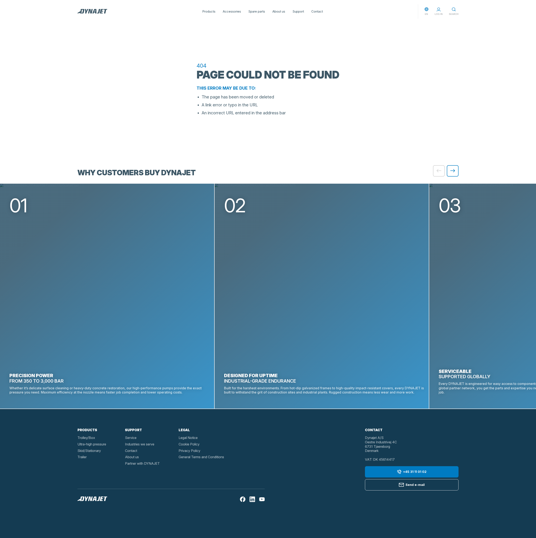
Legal (184, 430)
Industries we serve (139, 444)
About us (278, 11)
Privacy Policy (189, 451)
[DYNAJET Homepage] (92, 11)
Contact (317, 11)
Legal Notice (188, 438)
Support (298, 11)
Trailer (82, 457)
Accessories (232, 11)
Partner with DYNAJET (142, 463)
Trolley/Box (86, 438)
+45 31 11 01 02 (414, 472)
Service (131, 438)
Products (208, 11)
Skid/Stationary (89, 451)
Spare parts (256, 11)
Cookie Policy (189, 444)
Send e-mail (415, 485)
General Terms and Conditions (201, 457)
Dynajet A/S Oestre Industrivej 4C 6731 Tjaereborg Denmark (381, 444)
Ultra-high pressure (91, 444)
